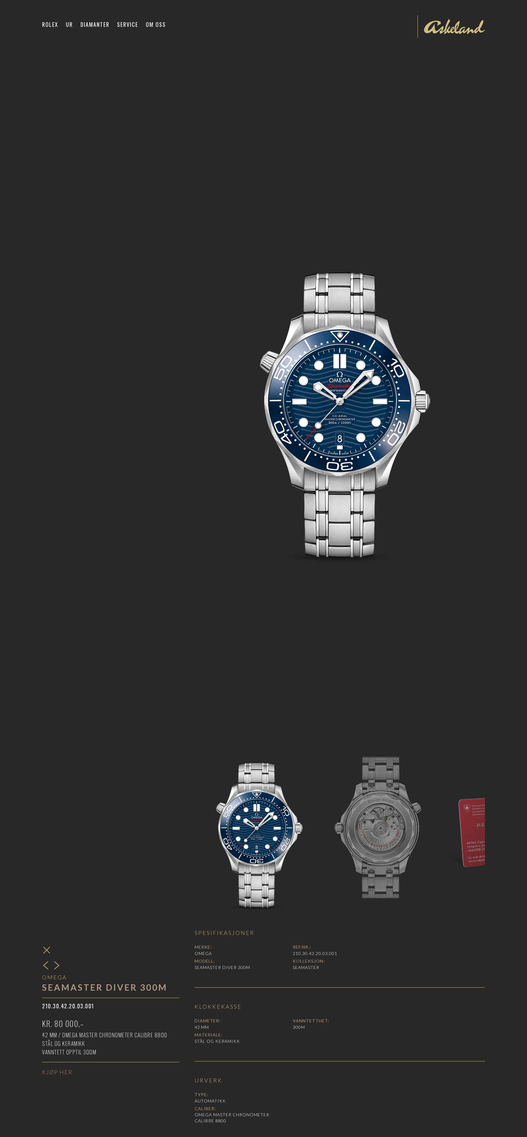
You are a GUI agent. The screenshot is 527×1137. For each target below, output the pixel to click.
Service (127, 24)
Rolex (50, 24)
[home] (454, 26)
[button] (69, 24)
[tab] (257, 828)
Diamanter (95, 24)
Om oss (156, 24)
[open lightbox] (340, 402)
